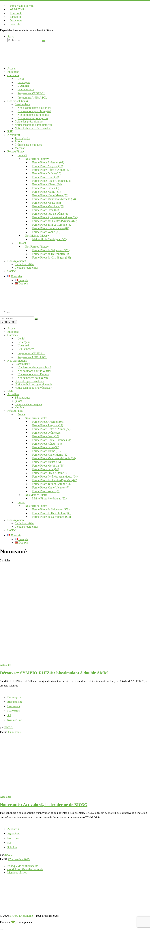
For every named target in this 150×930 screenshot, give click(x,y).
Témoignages (22, 397)
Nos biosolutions (17, 360)
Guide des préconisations (29, 381)
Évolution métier (24, 523)
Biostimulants (22, 363)
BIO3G (8, 727)
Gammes (12, 335)
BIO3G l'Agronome (21, 915)
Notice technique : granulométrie (33, 384)
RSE (10, 391)
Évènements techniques (28, 404)
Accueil (11, 328)
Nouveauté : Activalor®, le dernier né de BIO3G (43, 804)
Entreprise (13, 331)
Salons (18, 400)
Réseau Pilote (15, 410)
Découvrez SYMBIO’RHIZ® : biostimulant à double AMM (54, 673)
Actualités (13, 394)
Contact (11, 529)
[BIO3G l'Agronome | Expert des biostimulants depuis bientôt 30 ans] (23, 62)
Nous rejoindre (16, 520)
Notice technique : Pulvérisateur (33, 387)
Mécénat (20, 407)
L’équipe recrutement (27, 526)
